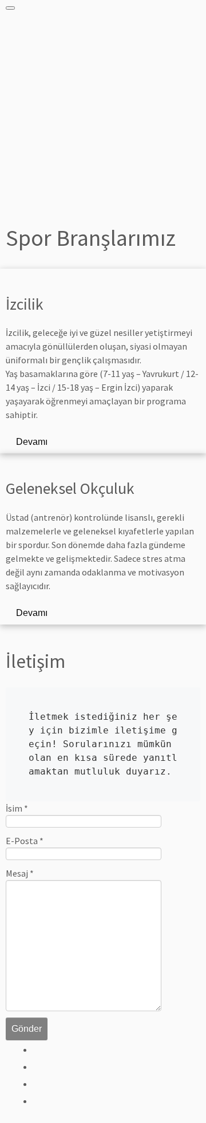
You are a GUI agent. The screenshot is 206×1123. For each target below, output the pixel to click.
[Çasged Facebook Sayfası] (38, 1049)
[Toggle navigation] (10, 8)
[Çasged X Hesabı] (38, 1066)
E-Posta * (24, 840)
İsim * (17, 808)
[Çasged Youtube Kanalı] (38, 1100)
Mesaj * (20, 873)
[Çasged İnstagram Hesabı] (38, 1083)
